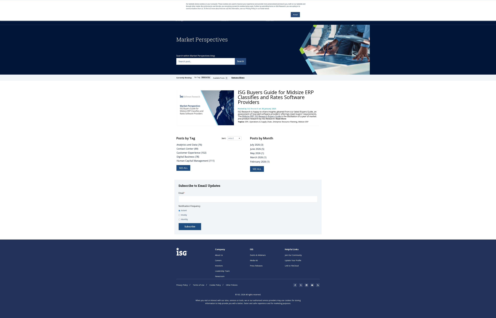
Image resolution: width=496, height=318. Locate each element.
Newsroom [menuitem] (219, 276)
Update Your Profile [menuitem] (293, 260)
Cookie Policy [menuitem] (215, 285)
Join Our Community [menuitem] (293, 255)
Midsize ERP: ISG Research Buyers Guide (261, 116)
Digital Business (188, 156)
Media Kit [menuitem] (254, 260)
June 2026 (257, 148)
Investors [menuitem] (219, 265)
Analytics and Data (189, 144)
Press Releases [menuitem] (256, 265)
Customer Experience (191, 152)
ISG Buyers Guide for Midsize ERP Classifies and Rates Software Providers (276, 97)
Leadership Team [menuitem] (222, 271)
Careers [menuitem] (218, 260)
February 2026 (259, 161)
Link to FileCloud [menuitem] (292, 265)
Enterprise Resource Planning (285, 121)
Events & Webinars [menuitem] (258, 255)
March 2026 (258, 157)
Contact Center (187, 148)
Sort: (224, 138)
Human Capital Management (195, 160)
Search (240, 61)
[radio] (248, 210)
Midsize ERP (303, 121)
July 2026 (256, 144)
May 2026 (257, 153)
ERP (246, 121)
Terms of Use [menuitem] (198, 285)
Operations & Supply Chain (260, 121)
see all (257, 169)
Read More (280, 118)
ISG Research (253, 108)
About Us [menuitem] (219, 255)
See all (183, 167)
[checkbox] (248, 215)
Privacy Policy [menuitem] (182, 285)
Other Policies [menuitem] (232, 285)
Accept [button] (295, 14)
